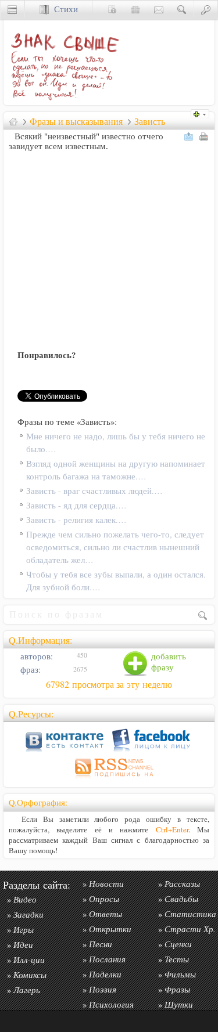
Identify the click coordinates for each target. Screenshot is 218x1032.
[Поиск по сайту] (182, 9)
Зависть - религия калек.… (76, 519)
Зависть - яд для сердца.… (76, 505)
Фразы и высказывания (76, 121)
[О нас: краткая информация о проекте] (112, 9)
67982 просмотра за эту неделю (109, 684)
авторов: (35, 656)
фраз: (29, 669)
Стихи (63, 9)
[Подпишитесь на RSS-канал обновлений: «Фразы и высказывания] (109, 778)
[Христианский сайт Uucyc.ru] (12, 9)
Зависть (149, 121)
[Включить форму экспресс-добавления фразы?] (203, 112)
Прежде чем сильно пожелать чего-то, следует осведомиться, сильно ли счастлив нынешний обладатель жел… (115, 547)
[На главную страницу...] (61, 101)
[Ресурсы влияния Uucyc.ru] (13, 121)
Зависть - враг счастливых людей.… (94, 490)
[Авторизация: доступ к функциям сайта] (205, 9)
